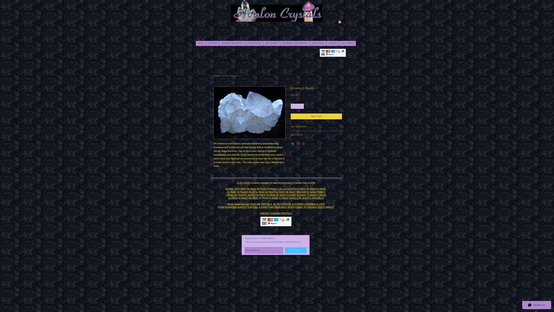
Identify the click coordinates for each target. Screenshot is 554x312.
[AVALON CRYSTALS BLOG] (265, 204)
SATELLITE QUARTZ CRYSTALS (306, 198)
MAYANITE (302, 192)
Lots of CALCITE (286, 189)
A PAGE (252, 189)
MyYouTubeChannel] (239, 204)
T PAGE (321, 195)
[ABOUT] (329, 207)
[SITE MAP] (240, 189)
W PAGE (253, 198)
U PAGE (233, 198)
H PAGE (242, 192)
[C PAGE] (272, 189)
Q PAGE (291, 195)
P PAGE (281, 195)
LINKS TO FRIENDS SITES (310, 207)
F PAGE (321, 189)
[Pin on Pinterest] (298, 143)
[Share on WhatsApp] (303, 143)
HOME (229, 189)
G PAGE (232, 192)
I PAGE (250, 192)
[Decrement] (293, 106)
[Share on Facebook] (292, 143)
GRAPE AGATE (247, 195)
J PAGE (260, 192)
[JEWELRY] (232, 195)
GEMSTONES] (317, 192)
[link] (339, 21)
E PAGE (311, 189)
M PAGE (290, 192)
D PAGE (301, 189)
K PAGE (270, 192)
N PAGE (261, 195)
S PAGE (312, 195)
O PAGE (271, 195)
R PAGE (301, 195)
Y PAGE (274, 198)
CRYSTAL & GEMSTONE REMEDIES (267, 207)
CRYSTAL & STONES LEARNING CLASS (303, 204)
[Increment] (302, 106)
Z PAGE (284, 198)
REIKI (291, 207)
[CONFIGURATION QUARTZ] (232, 207)
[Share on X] (309, 143)
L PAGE (280, 192)
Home (216, 76)
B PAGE (262, 189)
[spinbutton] (297, 106)
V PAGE (243, 198)
